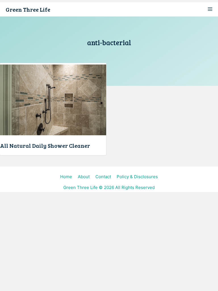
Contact (103, 176)
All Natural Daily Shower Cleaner (45, 145)
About (84, 176)
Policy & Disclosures (137, 176)
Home (66, 176)
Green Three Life (28, 9)
